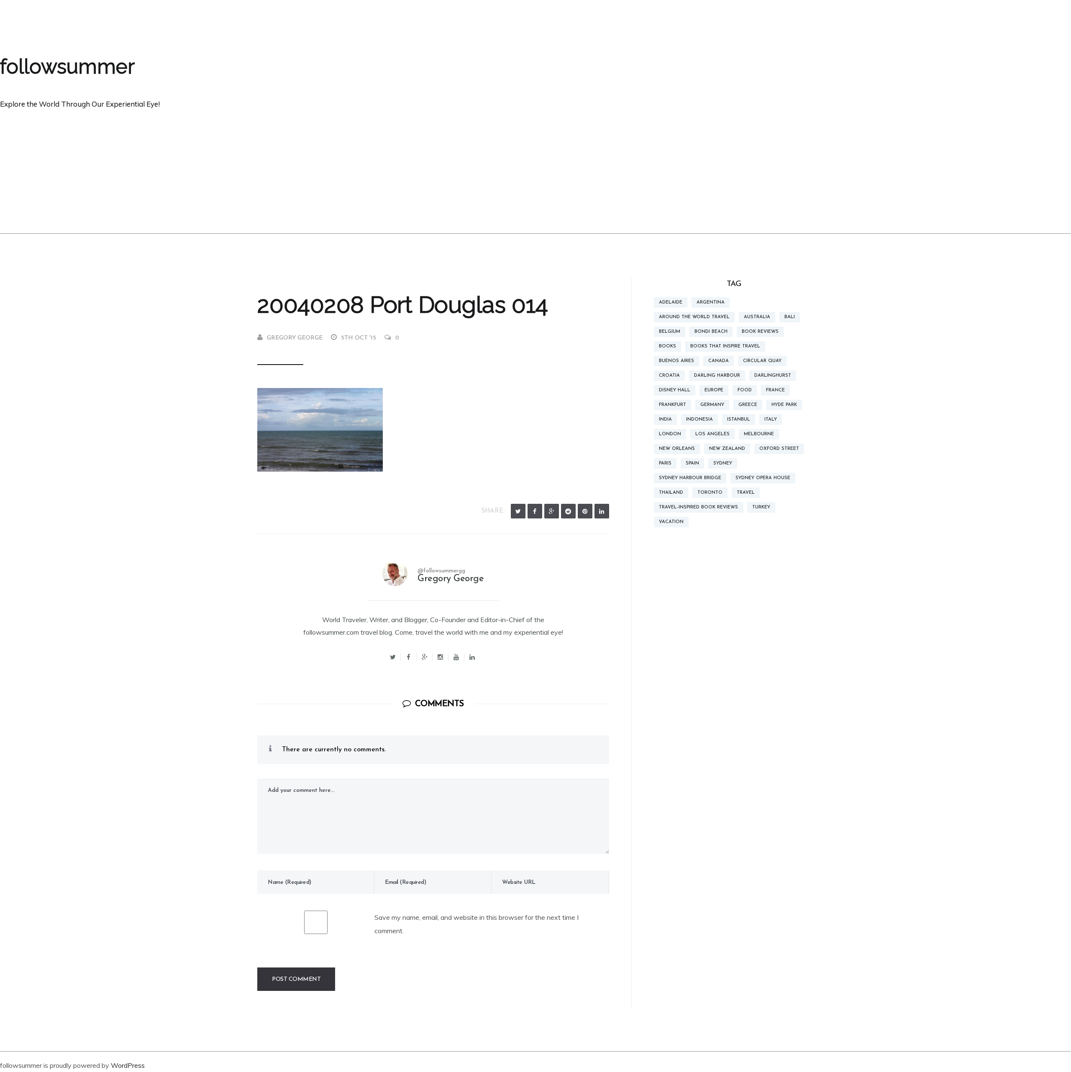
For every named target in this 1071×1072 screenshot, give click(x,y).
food (745, 390)
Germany (712, 405)
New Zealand (727, 449)
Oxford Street (779, 449)
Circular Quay (762, 361)
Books (667, 346)
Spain (692, 463)
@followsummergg (441, 571)
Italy (770, 419)
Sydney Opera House (762, 478)
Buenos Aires (676, 361)
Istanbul (738, 419)
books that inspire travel (725, 346)
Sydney (722, 463)
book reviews (760, 331)
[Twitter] (518, 511)
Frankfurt (672, 405)
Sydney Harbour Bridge (690, 478)
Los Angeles (712, 434)
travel (746, 492)
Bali (789, 317)
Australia (757, 317)
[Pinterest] (585, 511)
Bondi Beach (711, 331)
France (775, 390)
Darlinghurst (772, 375)
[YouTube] (456, 657)
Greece (747, 405)
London (670, 434)
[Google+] (424, 657)
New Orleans (677, 449)
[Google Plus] (551, 511)
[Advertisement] (535, 170)
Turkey (761, 507)
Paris (665, 463)
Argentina (711, 302)
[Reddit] (568, 511)
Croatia (669, 375)
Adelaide (670, 302)
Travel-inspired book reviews (698, 507)
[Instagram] (440, 657)
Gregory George (295, 338)
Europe (714, 390)
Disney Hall (674, 390)
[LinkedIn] (601, 511)
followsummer (67, 66)
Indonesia (699, 419)
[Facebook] (535, 511)
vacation (671, 522)
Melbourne (759, 434)
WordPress (128, 1065)
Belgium (669, 331)
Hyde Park (784, 405)
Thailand (671, 492)
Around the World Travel (694, 317)
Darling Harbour (717, 375)
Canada (718, 361)
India (665, 419)
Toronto (710, 492)
